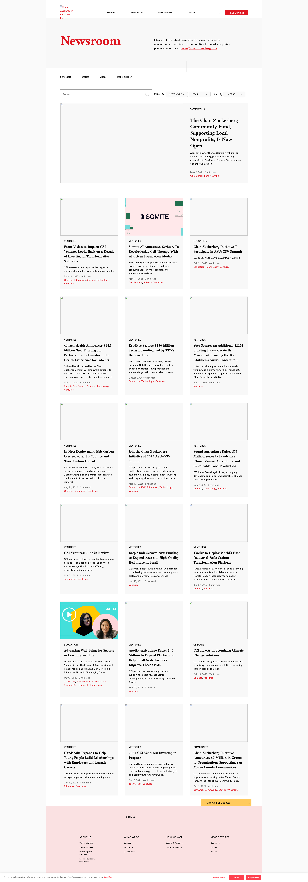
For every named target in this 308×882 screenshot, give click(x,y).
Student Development (76, 684)
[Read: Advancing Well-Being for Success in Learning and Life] (89, 649)
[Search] (218, 13)
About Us (111, 13)
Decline (236, 877)
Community (196, 175)
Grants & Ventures (174, 843)
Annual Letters (86, 847)
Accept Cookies (253, 877)
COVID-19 (69, 681)
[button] (177, 94)
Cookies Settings (219, 877)
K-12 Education (149, 487)
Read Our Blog (236, 12)
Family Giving (211, 175)
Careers (192, 13)
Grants (234, 789)
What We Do (137, 13)
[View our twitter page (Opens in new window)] (173, 816)
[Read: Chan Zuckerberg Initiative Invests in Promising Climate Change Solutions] (219, 649)
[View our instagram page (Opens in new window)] (149, 816)
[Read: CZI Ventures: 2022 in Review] (89, 549)
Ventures (69, 283)
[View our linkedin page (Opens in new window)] (165, 816)
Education (79, 279)
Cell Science (135, 282)
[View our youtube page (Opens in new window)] (180, 816)
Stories (85, 77)
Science (90, 279)
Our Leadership (86, 843)
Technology (102, 279)
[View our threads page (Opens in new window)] (157, 816)
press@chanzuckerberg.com (198, 48)
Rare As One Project (75, 386)
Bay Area (198, 789)
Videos (103, 77)
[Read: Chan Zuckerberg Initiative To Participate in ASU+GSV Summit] (219, 243)
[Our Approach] (67, 12)
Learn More (108, 877)
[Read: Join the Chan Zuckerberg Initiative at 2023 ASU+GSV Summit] (154, 449)
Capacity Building (174, 847)
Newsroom (65, 77)
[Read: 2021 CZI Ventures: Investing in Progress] (154, 749)
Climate (68, 279)
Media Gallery (124, 77)
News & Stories (165, 13)
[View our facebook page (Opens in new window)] (141, 816)
